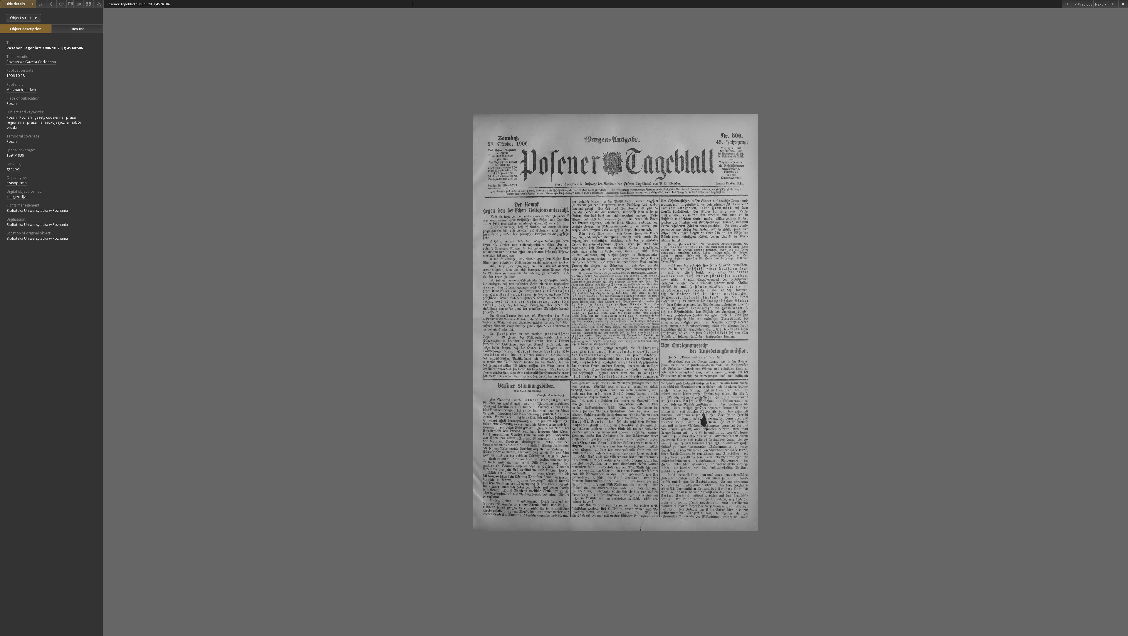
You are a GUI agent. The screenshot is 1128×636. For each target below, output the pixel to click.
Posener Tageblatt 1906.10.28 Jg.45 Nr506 (44, 48)
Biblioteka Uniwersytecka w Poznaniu (37, 210)
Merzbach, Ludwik (21, 89)
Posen (11, 103)
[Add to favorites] (61, 4)
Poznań (25, 117)
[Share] (51, 4)
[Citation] (89, 4)
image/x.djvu (17, 196)
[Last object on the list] (1113, 4)
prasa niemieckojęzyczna (48, 122)
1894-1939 (15, 155)
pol (17, 169)
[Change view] (69, 4)
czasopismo (16, 182)
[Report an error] (99, 4)
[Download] (41, 4)
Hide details (15, 3)
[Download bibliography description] (78, 4)
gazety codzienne (48, 117)
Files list (77, 28)
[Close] (1123, 4)
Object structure (23, 17)
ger (9, 169)
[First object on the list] (1067, 4)
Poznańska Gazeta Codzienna (31, 61)
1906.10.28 (15, 75)
